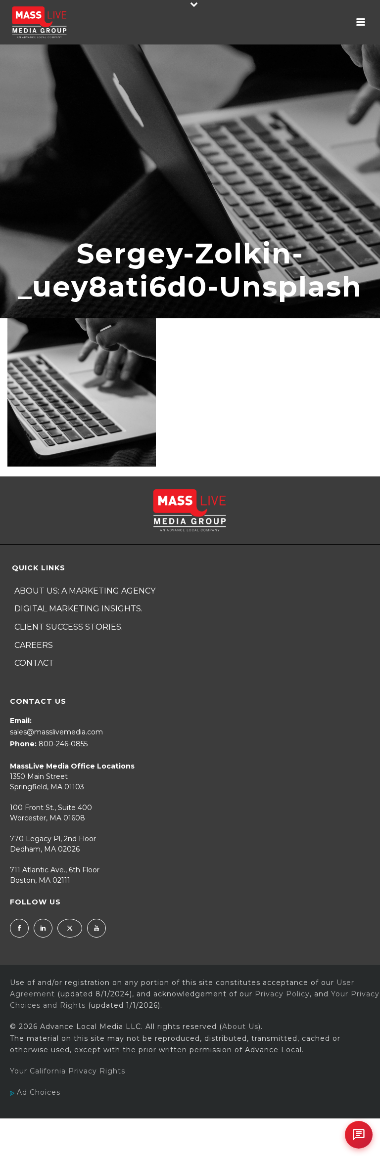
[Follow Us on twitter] (69, 928)
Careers (33, 645)
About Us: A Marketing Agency (84, 591)
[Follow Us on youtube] (96, 928)
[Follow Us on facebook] (19, 928)
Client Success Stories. (68, 627)
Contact (34, 663)
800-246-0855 (63, 743)
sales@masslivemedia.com (56, 732)
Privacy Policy (282, 993)
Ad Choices (37, 1092)
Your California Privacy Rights (67, 1071)
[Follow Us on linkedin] (43, 928)
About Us (240, 1026)
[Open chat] (359, 1135)
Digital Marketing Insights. (78, 608)
